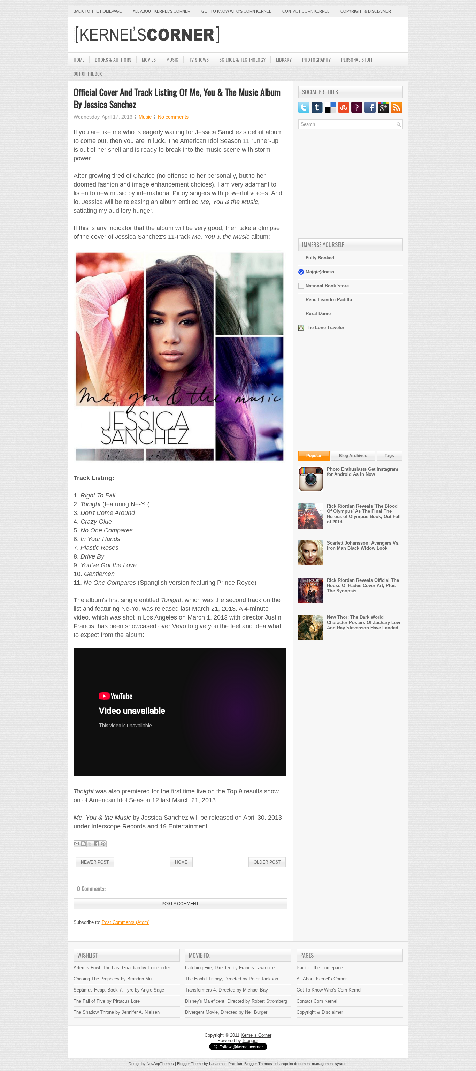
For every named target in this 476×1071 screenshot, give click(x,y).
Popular (314, 455)
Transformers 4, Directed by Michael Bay (226, 990)
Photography (316, 59)
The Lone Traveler (325, 327)
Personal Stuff (357, 59)
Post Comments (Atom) (125, 922)
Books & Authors (113, 59)
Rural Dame (318, 313)
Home (79, 59)
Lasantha (217, 1064)
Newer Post (95, 862)
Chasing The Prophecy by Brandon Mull (114, 978)
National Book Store (327, 285)
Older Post (267, 862)
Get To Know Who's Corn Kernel (329, 990)
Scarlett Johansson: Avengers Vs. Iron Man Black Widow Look (363, 545)
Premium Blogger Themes (250, 1064)
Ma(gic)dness (320, 271)
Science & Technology (242, 59)
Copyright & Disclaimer (365, 11)
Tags (389, 455)
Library (284, 59)
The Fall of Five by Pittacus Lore (107, 1001)
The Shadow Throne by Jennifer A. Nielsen (117, 1012)
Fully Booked (320, 257)
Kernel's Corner (256, 1035)
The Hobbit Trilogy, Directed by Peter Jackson (231, 978)
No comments (173, 117)
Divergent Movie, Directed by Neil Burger (226, 1012)
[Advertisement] (321, 34)
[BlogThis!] (83, 843)
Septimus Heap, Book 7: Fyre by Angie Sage (119, 990)
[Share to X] (89, 843)
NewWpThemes (160, 1064)
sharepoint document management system (311, 1064)
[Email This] (76, 843)
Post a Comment (180, 903)
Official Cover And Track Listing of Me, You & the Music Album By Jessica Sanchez (177, 98)
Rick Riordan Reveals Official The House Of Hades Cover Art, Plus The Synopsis (363, 585)
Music (172, 59)
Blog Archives (353, 455)
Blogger (250, 1040)
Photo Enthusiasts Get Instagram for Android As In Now (362, 471)
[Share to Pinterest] (103, 843)
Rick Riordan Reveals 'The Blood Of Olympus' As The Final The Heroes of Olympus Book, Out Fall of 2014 (364, 513)
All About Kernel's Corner (161, 11)
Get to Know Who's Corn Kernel (236, 11)
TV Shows (199, 59)
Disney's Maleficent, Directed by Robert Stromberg (236, 1001)
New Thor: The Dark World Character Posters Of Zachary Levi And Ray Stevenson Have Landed (363, 622)
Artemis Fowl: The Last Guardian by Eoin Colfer (122, 967)
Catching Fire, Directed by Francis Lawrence (230, 967)
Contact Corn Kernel (305, 11)
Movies (149, 59)
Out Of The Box (88, 73)
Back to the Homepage (98, 11)
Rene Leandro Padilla (329, 299)
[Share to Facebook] (96, 843)
